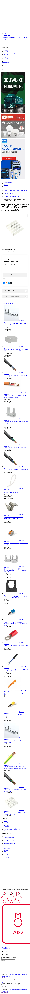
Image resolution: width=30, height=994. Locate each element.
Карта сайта (7, 831)
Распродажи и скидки (9, 842)
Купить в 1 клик (15, 275)
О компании (7, 848)
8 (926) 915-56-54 (14, 37)
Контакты (6, 58)
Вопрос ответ (7, 855)
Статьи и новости (8, 823)
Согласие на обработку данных (12, 828)
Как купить (7, 826)
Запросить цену (6, 991)
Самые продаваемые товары (8, 302)
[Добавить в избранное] (26, 215)
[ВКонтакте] (4, 283)
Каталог (6, 51)
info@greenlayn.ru (5, 37)
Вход (5, 33)
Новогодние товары (9, 837)
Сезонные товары (8, 839)
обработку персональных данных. (19, 974)
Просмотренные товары (7, 303)
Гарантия (6, 825)
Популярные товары (9, 840)
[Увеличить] (15, 228)
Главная (6, 50)
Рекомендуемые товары (10, 843)
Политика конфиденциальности (12, 829)
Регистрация (7, 35)
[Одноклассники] (6, 283)
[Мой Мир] (9, 283)
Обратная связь (5, 945)
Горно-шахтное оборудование (11, 53)
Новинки (6, 836)
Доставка (6, 55)
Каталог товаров (5, 62)
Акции (5, 821)
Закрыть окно (4, 977)
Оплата (6, 57)
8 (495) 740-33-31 (5, 947)
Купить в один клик (7, 976)
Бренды (6, 54)
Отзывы (6, 851)
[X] (11, 283)
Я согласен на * (15, 974)
